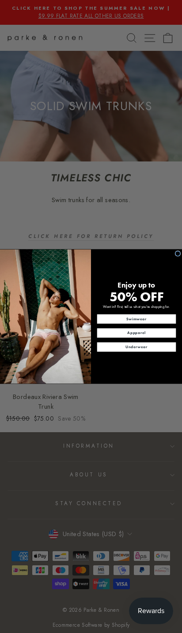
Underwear (136, 347)
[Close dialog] (177, 253)
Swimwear (136, 319)
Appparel (136, 332)
